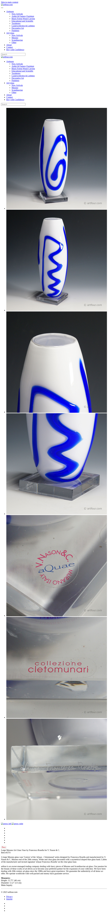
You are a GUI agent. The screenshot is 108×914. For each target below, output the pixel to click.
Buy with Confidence (15, 50)
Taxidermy (16, 23)
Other (14, 42)
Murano (15, 38)
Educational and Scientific (22, 21)
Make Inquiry (6, 885)
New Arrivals (17, 14)
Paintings (15, 30)
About (9, 45)
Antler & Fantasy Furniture (23, 16)
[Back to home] (7, 4)
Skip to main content (9, 2)
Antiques (10, 11)
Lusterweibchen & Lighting (23, 26)
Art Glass (10, 33)
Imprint (9, 899)
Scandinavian (17, 40)
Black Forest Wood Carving (23, 18)
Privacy (9, 896)
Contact (9, 47)
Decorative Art (18, 28)
